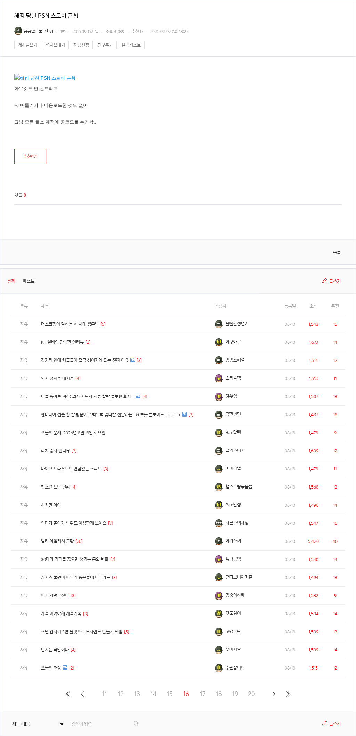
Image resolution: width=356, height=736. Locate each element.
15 (170, 693)
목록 (337, 252)
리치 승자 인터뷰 (55, 450)
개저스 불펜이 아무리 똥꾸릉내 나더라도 (75, 577)
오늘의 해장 (51, 668)
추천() (30, 156)
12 (121, 693)
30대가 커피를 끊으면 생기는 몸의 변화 (74, 559)
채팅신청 (81, 45)
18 (219, 693)
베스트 (28, 281)
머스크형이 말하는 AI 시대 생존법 (70, 324)
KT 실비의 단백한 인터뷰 (62, 342)
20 (251, 693)
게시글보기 (27, 45)
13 (137, 693)
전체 (11, 281)
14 (153, 693)
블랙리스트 (131, 45)
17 (202, 693)
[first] (67, 694)
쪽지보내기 (55, 45)
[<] (82, 694)
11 (104, 693)
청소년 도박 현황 (55, 487)
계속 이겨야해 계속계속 (61, 613)
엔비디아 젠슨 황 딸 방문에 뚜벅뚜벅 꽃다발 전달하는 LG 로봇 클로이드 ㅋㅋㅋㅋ (110, 414)
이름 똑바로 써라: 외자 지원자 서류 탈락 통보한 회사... (87, 396)
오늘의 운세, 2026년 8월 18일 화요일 (73, 432)
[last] (288, 694)
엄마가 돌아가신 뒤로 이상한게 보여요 (73, 523)
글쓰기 (335, 281)
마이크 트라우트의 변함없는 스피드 (71, 469)
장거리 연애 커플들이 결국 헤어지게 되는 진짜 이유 (85, 360)
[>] (273, 694)
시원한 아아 (51, 505)
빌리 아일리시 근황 (57, 541)
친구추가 (105, 45)
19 (235, 693)
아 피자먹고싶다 (55, 595)
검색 (136, 724)
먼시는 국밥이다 (55, 649)
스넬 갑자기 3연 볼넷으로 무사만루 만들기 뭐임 (81, 631)
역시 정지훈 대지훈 (57, 378)
